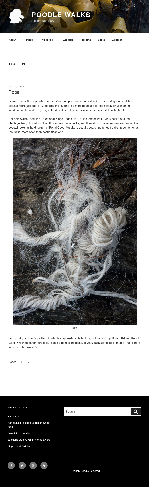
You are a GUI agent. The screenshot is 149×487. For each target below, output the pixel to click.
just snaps (13, 416)
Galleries (68, 39)
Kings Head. (50, 110)
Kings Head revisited (19, 446)
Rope (13, 91)
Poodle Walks (61, 14)
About (12, 39)
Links (101, 39)
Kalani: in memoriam (19, 433)
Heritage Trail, (18, 123)
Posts (29, 39)
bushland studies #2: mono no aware (29, 439)
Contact (117, 39)
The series (46, 39)
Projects (86, 39)
